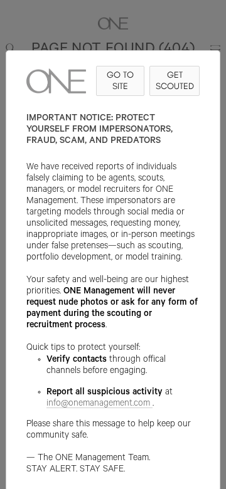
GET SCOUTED (175, 81)
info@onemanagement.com (98, 404)
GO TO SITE (120, 81)
